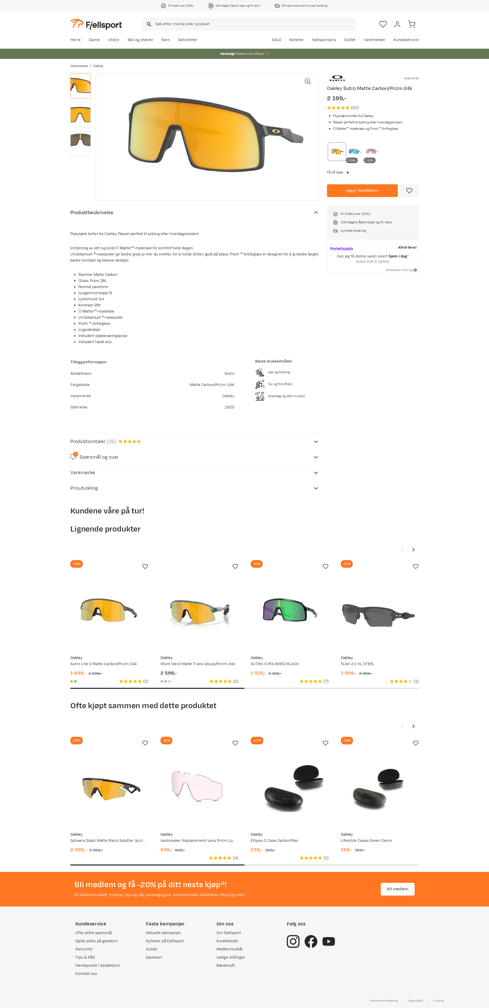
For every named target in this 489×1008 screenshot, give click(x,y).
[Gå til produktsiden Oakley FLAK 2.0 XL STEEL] (380, 612)
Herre (75, 40)
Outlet (350, 40)
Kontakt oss (86, 973)
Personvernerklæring (384, 1001)
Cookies (438, 1001)
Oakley (98, 66)
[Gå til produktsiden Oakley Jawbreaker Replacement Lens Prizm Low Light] (199, 788)
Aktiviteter (187, 40)
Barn (165, 40)
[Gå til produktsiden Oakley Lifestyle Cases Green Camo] (380, 788)
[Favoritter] (383, 24)
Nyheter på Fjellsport (165, 941)
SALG (276, 40)
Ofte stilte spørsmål (93, 933)
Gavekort (154, 957)
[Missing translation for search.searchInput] (148, 24)
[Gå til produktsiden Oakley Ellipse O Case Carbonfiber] (290, 788)
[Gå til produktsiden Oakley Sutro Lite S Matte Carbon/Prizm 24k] (109, 612)
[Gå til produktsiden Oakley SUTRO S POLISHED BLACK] (290, 612)
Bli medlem (397, 889)
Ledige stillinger (230, 957)
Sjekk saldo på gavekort (96, 941)
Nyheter (296, 40)
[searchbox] (255, 24)
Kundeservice (406, 40)
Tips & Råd (85, 957)
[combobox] (249, 24)
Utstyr (113, 40)
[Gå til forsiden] (96, 24)
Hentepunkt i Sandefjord (97, 965)
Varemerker (375, 40)
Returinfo (84, 949)
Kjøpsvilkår (415, 1001)
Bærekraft (225, 965)
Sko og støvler (141, 40)
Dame (94, 40)
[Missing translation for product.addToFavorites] (409, 190)
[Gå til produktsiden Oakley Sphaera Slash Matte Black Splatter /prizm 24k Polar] (109, 788)
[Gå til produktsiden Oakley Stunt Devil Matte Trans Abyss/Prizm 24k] (199, 612)
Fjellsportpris (324, 40)
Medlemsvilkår (229, 949)
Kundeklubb (227, 941)
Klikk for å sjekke (373, 261)
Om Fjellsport (228, 933)
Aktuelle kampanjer (163, 933)
